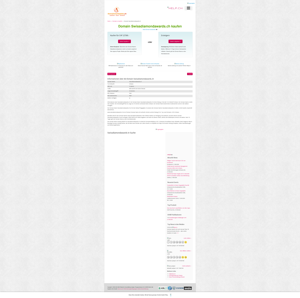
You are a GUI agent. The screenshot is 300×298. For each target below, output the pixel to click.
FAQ (189, 74)
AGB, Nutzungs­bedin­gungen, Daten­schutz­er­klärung (136, 289)
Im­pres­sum (120, 289)
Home (109, 21)
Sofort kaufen (124, 41)
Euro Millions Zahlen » (185, 251)
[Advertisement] (179, 143)
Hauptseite (112, 74)
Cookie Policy (164, 295)
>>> (178, 233)
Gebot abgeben (175, 41)
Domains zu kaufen (117, 21)
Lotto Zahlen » (187, 238)
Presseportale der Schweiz (175, 275)
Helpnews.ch (172, 274)
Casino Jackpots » (186, 266)
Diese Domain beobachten (149, 29)
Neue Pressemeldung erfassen (177, 277)
